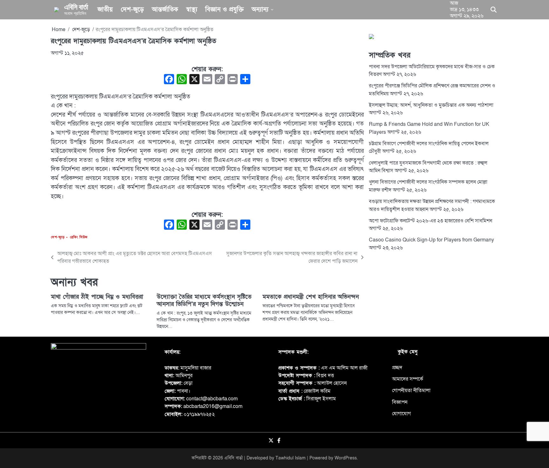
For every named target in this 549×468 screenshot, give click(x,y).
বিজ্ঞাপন (399, 402)
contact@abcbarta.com (212, 398)
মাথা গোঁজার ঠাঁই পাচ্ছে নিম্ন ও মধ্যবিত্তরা (97, 297)
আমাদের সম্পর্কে (407, 379)
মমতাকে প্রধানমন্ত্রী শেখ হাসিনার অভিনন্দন (310, 297)
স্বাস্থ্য (191, 9)
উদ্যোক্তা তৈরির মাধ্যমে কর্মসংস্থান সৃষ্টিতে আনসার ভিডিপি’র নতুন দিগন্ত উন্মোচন (204, 300)
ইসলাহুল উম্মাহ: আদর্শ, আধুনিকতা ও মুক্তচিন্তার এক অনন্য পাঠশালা (431, 105)
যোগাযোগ (401, 413)
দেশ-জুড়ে (132, 9)
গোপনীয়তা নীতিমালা (411, 390)
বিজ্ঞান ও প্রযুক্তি (224, 9)
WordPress (346, 458)
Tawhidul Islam (290, 458)
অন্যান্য (260, 9)
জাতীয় (105, 9)
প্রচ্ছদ (397, 367)
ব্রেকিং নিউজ (79, 237)
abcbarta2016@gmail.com (212, 406)
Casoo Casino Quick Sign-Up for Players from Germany (431, 239)
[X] (194, 80)
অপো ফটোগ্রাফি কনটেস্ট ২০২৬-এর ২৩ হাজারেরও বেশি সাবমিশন (430, 220)
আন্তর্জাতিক (165, 9)
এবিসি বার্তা (76, 6)
